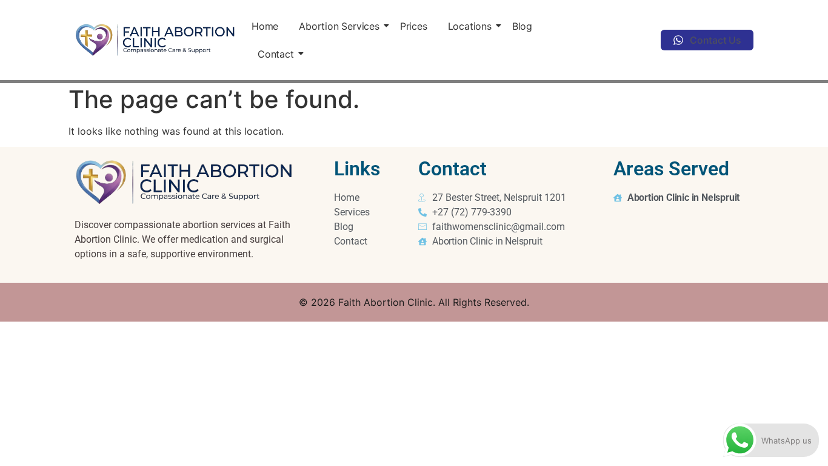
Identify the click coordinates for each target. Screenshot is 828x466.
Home (265, 26)
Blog (522, 26)
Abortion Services (339, 26)
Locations (470, 26)
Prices (413, 26)
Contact (276, 54)
